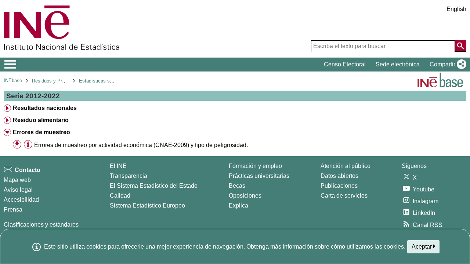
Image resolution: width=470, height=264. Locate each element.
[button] (446, 64)
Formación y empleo (255, 166)
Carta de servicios (344, 195)
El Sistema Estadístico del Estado (154, 186)
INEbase (13, 80)
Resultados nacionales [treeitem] (45, 108)
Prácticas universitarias (259, 176)
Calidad (120, 195)
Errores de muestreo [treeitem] (41, 132)
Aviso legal (18, 190)
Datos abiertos (339, 176)
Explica (238, 205)
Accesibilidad (21, 200)
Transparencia (128, 176)
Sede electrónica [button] (398, 64)
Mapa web (17, 180)
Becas (237, 186)
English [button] (456, 9)
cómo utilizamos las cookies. (368, 246)
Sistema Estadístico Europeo (147, 205)
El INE (118, 166)
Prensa (13, 209)
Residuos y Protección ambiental (67, 81)
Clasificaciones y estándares (41, 224)
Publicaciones (339, 186)
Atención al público (345, 166)
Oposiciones (245, 195)
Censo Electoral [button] (345, 64)
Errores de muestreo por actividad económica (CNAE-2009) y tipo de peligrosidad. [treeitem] (141, 145)
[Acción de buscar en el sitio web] (460, 46)
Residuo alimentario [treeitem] (41, 120)
